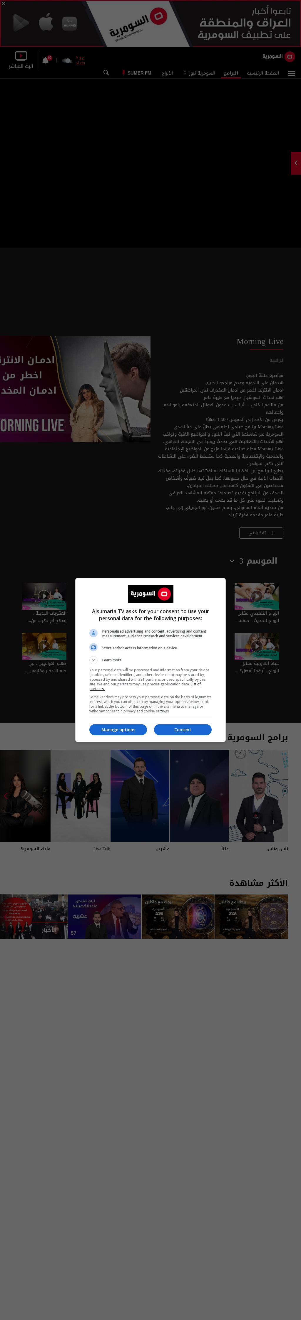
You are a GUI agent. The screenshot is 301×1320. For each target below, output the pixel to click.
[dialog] (150, 660)
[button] (150, 660)
